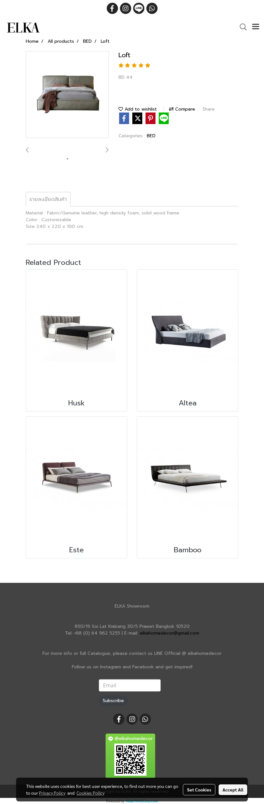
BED (151, 135)
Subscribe (113, 700)
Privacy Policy (52, 793)
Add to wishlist (140, 109)
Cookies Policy (90, 793)
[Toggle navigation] (256, 27)
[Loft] (67, 94)
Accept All (232, 789)
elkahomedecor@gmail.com (169, 633)
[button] (241, 27)
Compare (184, 109)
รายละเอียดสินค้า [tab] (48, 199)
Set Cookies (199, 789)
